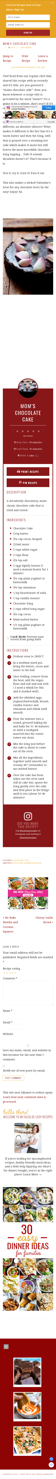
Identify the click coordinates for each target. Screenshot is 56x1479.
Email (8, 1022)
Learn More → (32, 1174)
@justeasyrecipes (28, 831)
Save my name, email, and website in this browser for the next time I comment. (27, 1055)
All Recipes (16, 860)
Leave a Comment (26, 47)
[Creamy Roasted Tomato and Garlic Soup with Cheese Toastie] (27, 1418)
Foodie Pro (24, 1474)
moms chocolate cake (34, 863)
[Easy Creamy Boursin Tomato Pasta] (27, 1452)
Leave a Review (43, 58)
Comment (10, 978)
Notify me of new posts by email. (24, 1070)
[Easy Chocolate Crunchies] (27, 1383)
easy (25, 863)
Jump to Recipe (8, 58)
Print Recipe (26, 58)
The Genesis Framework (42, 1474)
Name (8, 1010)
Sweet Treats (24, 860)
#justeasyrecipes (28, 837)
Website (8, 1034)
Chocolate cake (17, 863)
